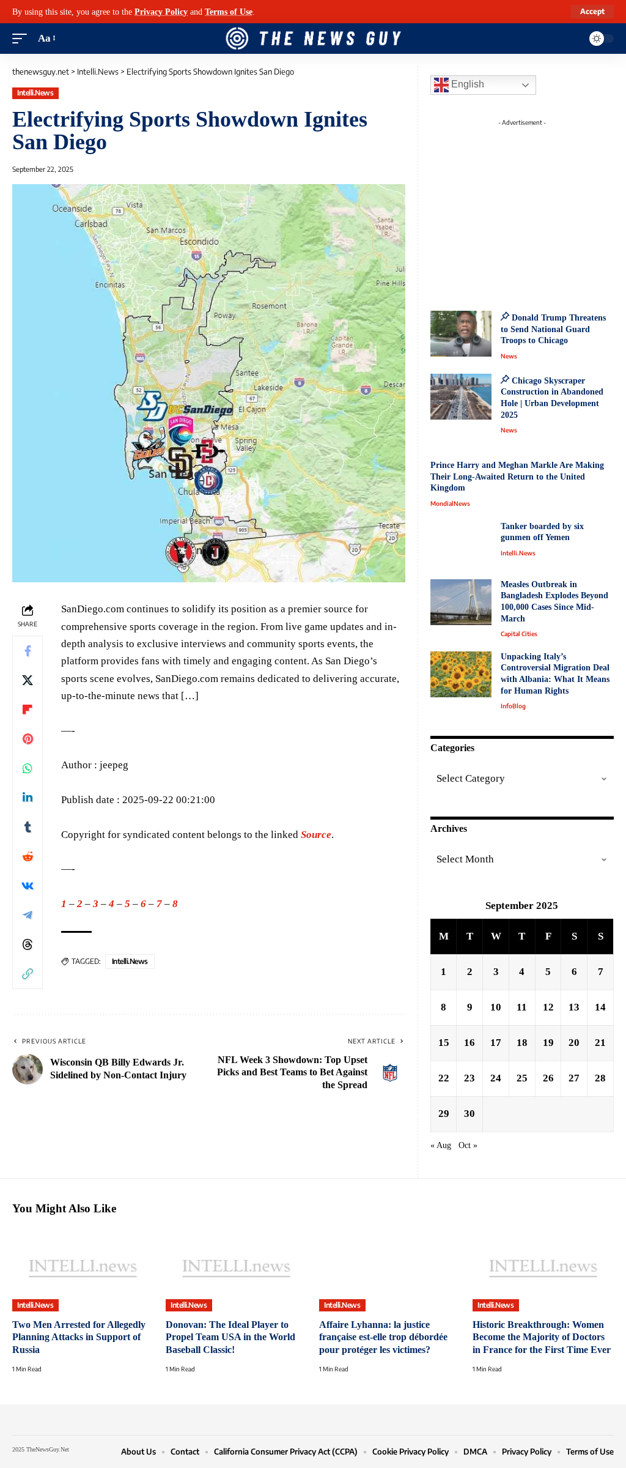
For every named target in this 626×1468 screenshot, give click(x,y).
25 (522, 1078)
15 (443, 1042)
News (509, 356)
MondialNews (450, 503)
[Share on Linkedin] (27, 797)
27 (574, 1078)
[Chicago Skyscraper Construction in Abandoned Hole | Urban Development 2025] (461, 397)
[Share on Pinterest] (27, 739)
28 (600, 1078)
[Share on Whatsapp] (27, 768)
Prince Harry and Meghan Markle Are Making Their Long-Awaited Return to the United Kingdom (517, 476)
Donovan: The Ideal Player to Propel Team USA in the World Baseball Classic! (230, 1337)
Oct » (467, 1145)
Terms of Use (228, 12)
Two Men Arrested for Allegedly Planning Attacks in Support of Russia (78, 1337)
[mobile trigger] (22, 38)
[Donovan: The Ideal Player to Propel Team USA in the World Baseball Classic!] (236, 1268)
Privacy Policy (161, 12)
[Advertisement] (534, 208)
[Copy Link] (27, 973)
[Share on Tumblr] (27, 827)
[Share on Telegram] (27, 915)
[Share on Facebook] (27, 650)
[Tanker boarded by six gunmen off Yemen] (461, 544)
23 (469, 1078)
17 (495, 1042)
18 (522, 1042)
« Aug (440, 1145)
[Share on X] (27, 680)
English (466, 84)
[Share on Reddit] (27, 856)
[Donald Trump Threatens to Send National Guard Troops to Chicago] (461, 334)
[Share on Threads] (27, 944)
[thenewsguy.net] (313, 38)
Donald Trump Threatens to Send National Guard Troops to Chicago (553, 329)
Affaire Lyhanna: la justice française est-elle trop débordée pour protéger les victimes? (383, 1337)
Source (316, 834)
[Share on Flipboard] (27, 709)
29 (443, 1113)
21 (600, 1042)
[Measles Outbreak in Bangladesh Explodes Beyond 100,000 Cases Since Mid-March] (461, 602)
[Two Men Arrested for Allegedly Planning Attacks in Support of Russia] (82, 1268)
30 (469, 1113)
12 (548, 1007)
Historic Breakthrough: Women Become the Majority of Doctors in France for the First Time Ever (542, 1337)
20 (574, 1042)
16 (469, 1042)
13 (574, 1007)
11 (522, 1007)
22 (443, 1078)
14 (600, 1007)
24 (495, 1078)
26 (548, 1078)
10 (495, 1007)
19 (548, 1042)
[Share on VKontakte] (27, 885)
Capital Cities (519, 633)
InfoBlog (513, 706)
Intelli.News (35, 92)
